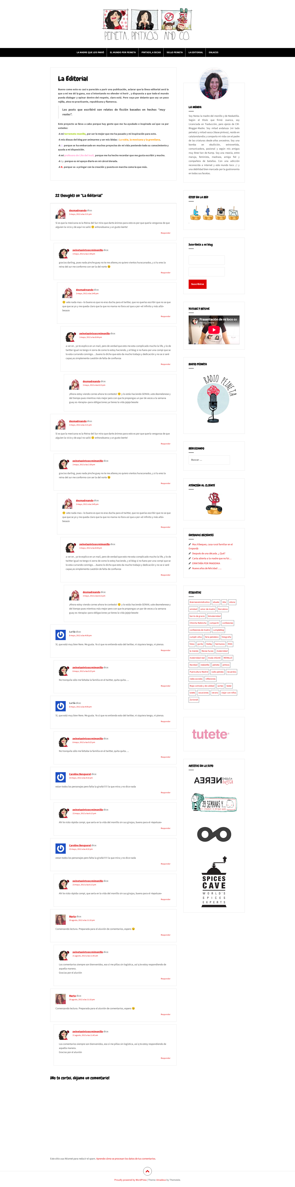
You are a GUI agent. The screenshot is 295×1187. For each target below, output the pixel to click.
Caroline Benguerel (80, 774)
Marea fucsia (207, 651)
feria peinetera (212, 637)
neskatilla (205, 664)
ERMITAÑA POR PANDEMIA (206, 563)
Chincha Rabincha (198, 623)
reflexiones (210, 678)
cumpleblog (218, 630)
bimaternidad (214, 616)
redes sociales (196, 678)
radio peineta (217, 671)
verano (215, 692)
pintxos (226, 664)
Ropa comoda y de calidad (202, 685)
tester (229, 685)
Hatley (209, 644)
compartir (214, 623)
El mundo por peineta (123, 52)
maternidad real (197, 657)
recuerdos (231, 671)
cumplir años (196, 637)
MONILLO (228, 657)
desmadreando (78, 210)
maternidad (222, 651)
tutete (192, 692)
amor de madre (207, 609)
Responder (165, 233)
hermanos (220, 644)
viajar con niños (228, 692)
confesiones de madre (200, 630)
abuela (216, 602)
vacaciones (203, 692)
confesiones (227, 623)
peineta (216, 664)
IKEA (230, 644)
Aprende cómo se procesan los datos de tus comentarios (125, 1159)
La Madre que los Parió (90, 52)
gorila (200, 644)
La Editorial (195, 52)
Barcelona (223, 609)
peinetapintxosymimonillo (88, 250)
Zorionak (194, 699)
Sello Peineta (175, 52)
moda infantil (214, 657)
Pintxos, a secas (151, 52)
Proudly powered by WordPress (130, 1180)
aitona (232, 602)
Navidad (193, 664)
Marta (72, 916)
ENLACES (213, 52)
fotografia (226, 637)
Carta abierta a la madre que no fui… (211, 558)
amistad (193, 609)
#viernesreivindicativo (200, 602)
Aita (224, 602)
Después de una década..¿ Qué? (208, 553)
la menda (194, 651)
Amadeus (161, 1180)
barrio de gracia (197, 616)
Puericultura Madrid (199, 671)
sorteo (220, 685)
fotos (192, 644)
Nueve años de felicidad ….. (207, 568)
